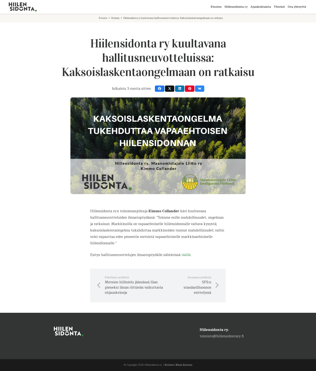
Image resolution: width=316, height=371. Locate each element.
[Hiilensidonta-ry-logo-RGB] (23, 7)
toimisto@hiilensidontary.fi (222, 336)
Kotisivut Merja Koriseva (178, 365)
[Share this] (159, 89)
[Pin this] (189, 89)
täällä (186, 255)
